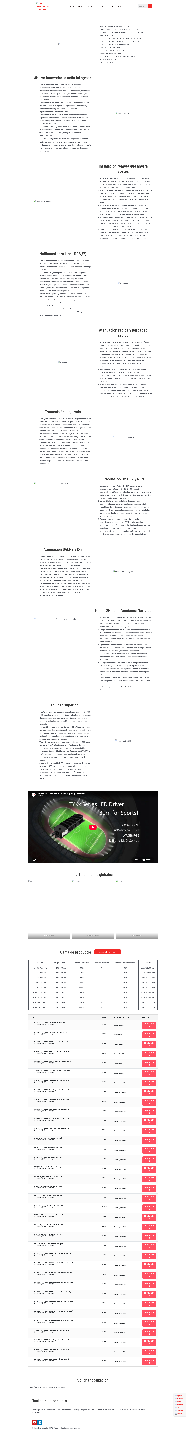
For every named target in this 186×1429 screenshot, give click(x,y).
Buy (119, 6)
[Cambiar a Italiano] (179, 1404)
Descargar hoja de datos (108, 952)
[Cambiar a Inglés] (179, 1395)
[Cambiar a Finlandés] (179, 1407)
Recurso (102, 6)
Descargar (149, 1025)
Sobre (112, 6)
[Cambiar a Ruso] (179, 1401)
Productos (91, 6)
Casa (72, 6)
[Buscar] (150, 6)
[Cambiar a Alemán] (179, 1398)
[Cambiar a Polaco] (179, 1413)
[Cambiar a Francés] (179, 1410)
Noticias (81, 6)
